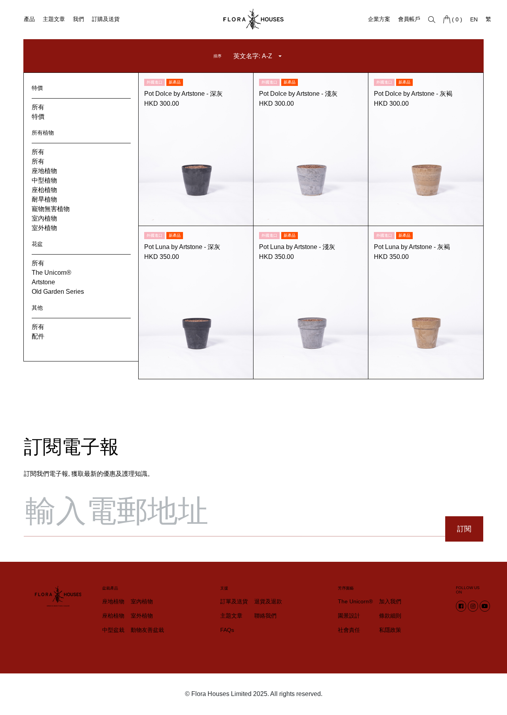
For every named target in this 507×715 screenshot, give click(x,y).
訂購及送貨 (106, 19)
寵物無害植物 (51, 208)
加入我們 (390, 601)
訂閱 (464, 529)
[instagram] (473, 606)
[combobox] (257, 56)
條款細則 (390, 615)
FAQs (227, 630)
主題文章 (54, 19)
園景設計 (349, 615)
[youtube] (485, 606)
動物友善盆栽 (147, 630)
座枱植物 (44, 189)
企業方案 (379, 19)
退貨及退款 (268, 601)
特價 (38, 116)
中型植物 (44, 180)
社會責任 (349, 630)
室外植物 (44, 227)
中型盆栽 (113, 630)
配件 (38, 336)
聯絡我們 (265, 615)
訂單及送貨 (234, 601)
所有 (38, 107)
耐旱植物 (44, 199)
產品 (29, 19)
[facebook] (461, 606)
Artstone (43, 282)
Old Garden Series (58, 291)
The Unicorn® (51, 272)
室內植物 (44, 218)
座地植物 (44, 170)
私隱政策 (390, 630)
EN (474, 19)
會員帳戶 (409, 19)
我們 (78, 19)
